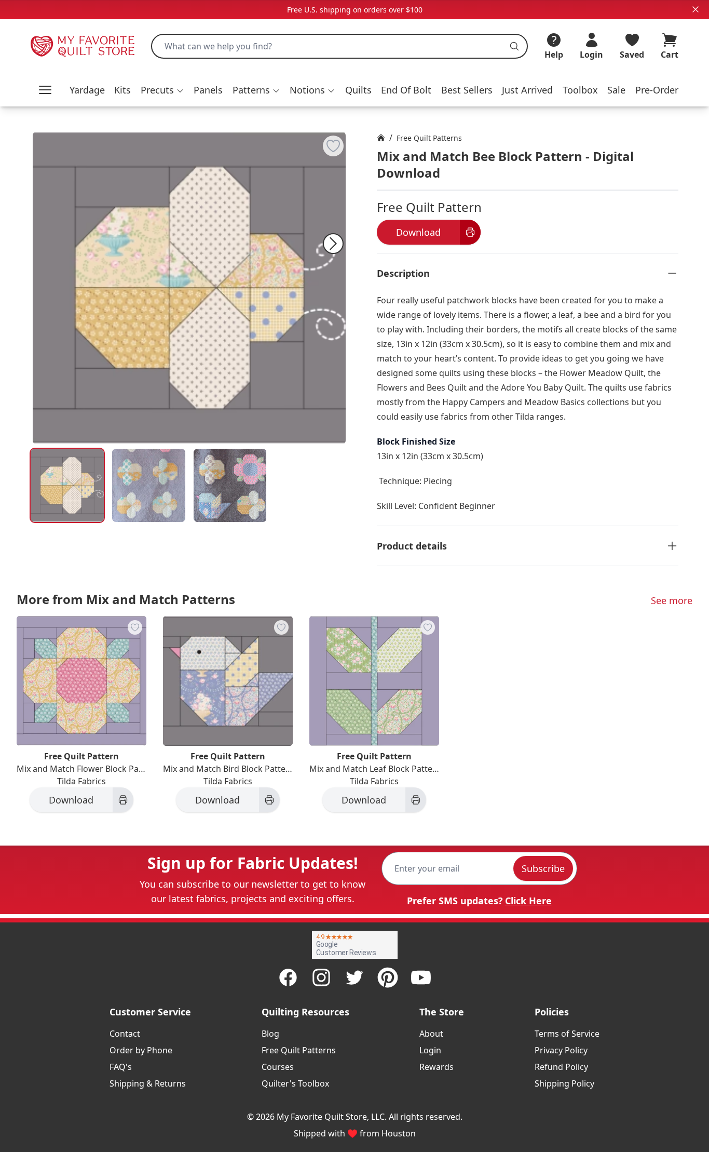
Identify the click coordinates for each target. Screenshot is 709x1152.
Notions (307, 90)
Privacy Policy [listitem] (561, 1050)
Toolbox (580, 90)
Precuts (157, 90)
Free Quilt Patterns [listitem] (299, 1050)
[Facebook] (288, 977)
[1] (148, 485)
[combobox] (339, 46)
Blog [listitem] (270, 1033)
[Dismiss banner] (695, 9)
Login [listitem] (430, 1050)
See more (671, 600)
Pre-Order (656, 90)
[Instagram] (321, 977)
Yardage (87, 90)
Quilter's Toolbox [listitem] (295, 1083)
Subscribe (543, 868)
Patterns (251, 90)
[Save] (333, 146)
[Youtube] (421, 977)
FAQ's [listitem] (121, 1067)
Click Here (528, 900)
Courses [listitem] (278, 1067)
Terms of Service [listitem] (567, 1033)
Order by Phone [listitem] (141, 1050)
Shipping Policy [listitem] (564, 1083)
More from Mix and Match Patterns (126, 599)
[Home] (381, 137)
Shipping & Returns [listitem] (148, 1083)
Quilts (358, 90)
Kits (122, 90)
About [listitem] (431, 1033)
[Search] (514, 46)
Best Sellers (467, 90)
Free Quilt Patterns (429, 138)
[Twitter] (354, 977)
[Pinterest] (387, 977)
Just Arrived (527, 90)
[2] (230, 485)
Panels (208, 90)
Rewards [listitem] (436, 1067)
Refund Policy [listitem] (561, 1067)
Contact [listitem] (125, 1033)
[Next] (333, 243)
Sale (616, 90)
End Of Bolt (406, 90)
